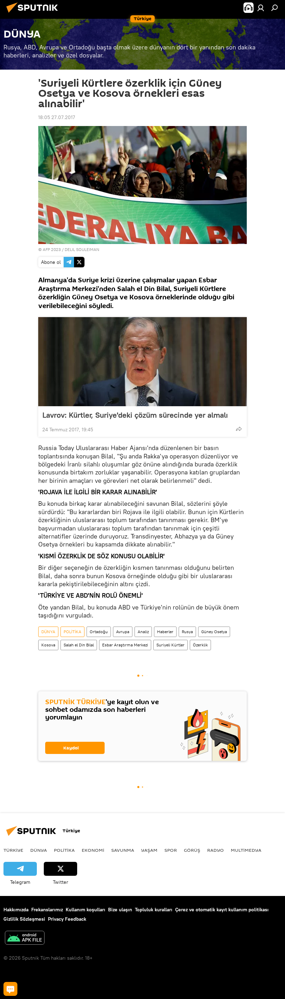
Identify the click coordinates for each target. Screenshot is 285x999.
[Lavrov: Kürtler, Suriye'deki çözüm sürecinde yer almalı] (142, 361)
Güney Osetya (214, 631)
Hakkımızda (15, 909)
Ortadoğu (99, 631)
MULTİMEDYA (246, 850)
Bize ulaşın (120, 909)
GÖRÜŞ (192, 850)
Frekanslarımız (47, 909)
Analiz (143, 631)
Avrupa (122, 631)
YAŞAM (149, 850)
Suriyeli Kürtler (170, 644)
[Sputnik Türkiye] (34, 13)
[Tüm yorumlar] (10, 989)
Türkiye (13, 850)
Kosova (48, 644)
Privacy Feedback (67, 919)
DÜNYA (48, 631)
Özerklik (200, 644)
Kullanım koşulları (85, 909)
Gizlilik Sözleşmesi (24, 919)
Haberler (165, 631)
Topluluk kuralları (153, 909)
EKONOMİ (93, 850)
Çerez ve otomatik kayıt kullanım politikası (222, 909)
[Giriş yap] (261, 8)
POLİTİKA (72, 631)
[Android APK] (24, 938)
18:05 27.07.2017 (56, 117)
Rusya (187, 631)
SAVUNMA (122, 850)
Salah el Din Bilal (79, 644)
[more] (239, 429)
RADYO (215, 850)
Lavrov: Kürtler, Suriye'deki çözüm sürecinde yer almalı (135, 414)
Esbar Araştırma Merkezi (125, 644)
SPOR (170, 850)
